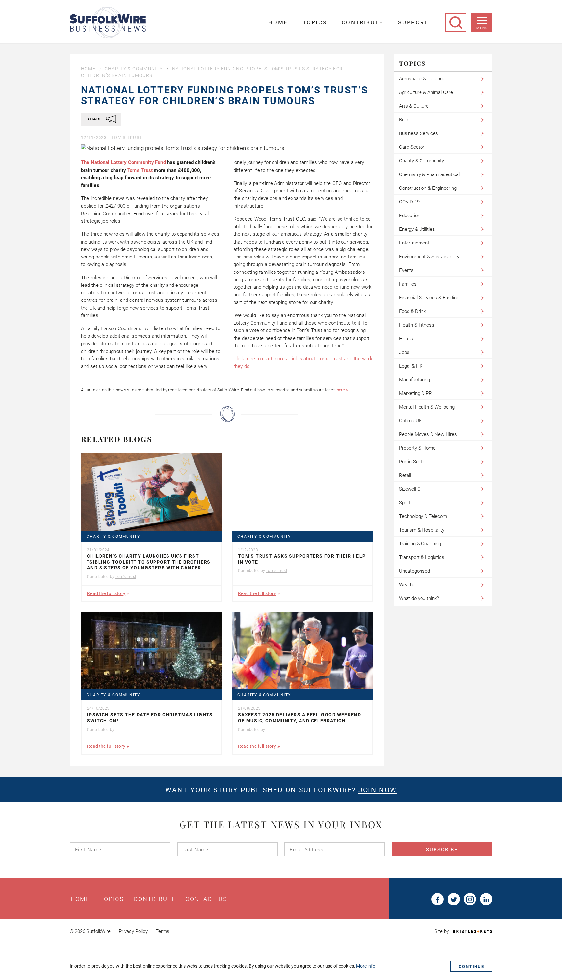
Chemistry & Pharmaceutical (429, 174)
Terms (162, 931)
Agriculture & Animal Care (426, 92)
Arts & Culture (414, 106)
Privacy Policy (133, 931)
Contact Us (206, 899)
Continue (471, 966)
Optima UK (410, 421)
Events (406, 270)
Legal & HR (411, 366)
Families (408, 284)
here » (342, 389)
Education (409, 215)
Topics (315, 22)
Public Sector (413, 462)
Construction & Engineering (428, 188)
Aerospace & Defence (422, 79)
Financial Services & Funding (429, 297)
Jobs (404, 352)
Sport (404, 503)
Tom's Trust (126, 137)
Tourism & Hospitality (421, 530)
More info (365, 966)
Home (278, 22)
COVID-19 (409, 202)
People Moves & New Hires (428, 434)
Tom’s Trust (140, 170)
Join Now (377, 790)
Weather (408, 585)
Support (413, 22)
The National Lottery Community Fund (123, 162)
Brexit (405, 120)
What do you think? (419, 598)
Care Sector (411, 147)
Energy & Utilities (417, 229)
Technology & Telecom (423, 516)
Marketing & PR (415, 393)
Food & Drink (412, 311)
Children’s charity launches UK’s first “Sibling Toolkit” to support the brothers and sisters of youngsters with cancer (148, 561)
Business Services (418, 133)
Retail (405, 475)
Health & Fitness (416, 325)
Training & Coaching (420, 544)
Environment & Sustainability (429, 256)
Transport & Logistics (421, 557)
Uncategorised (414, 571)
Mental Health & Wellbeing (427, 407)
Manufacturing (414, 380)
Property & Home (417, 448)
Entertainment (414, 243)
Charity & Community (134, 68)
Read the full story (106, 593)
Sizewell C (410, 489)
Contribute (362, 22)
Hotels (406, 339)
